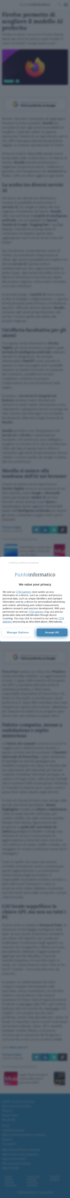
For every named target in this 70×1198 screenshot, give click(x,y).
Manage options (18, 632)
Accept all (52, 632)
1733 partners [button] (23, 591)
